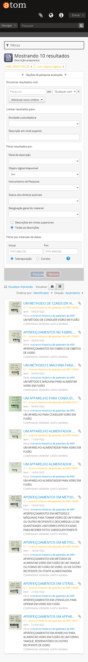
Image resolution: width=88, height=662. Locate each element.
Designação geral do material (26, 208)
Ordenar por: (24, 293)
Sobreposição (23, 259)
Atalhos (61, 15)
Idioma (51, 15)
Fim (46, 245)
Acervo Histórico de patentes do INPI (53, 315)
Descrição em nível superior (25, 131)
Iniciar (12, 245)
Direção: (59, 293)
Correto (45, 259)
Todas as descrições (27, 227)
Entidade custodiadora (22, 117)
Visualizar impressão (20, 287)
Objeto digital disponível (23, 168)
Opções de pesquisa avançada (44, 75)
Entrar (76, 15)
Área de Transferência (41, 15)
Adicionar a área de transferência (80, 303)
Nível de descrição (19, 155)
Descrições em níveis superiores (34, 222)
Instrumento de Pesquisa (24, 181)
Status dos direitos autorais (25, 195)
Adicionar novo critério (25, 100)
